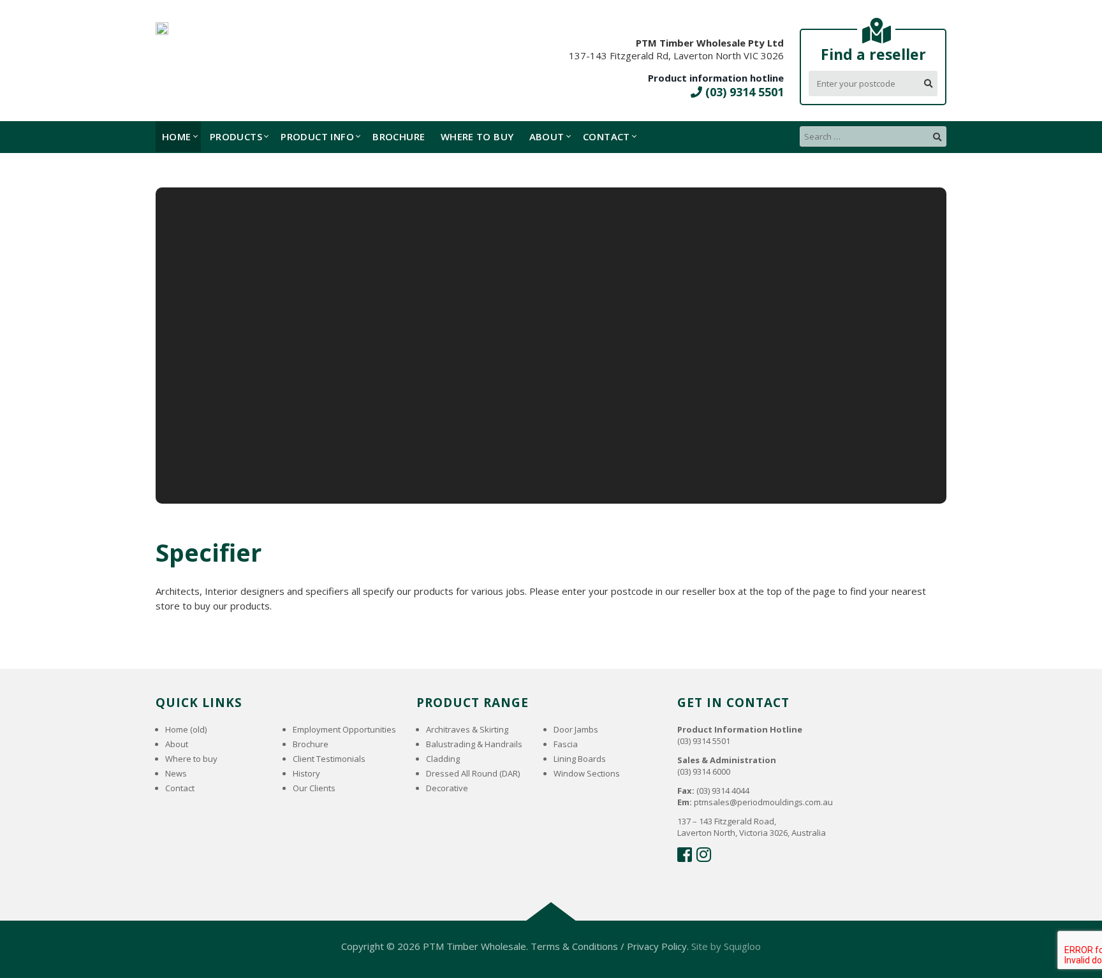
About (546, 136)
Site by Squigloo (726, 946)
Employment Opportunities (344, 729)
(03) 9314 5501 (743, 91)
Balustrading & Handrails (474, 744)
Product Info (317, 136)
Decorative (447, 788)
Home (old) (186, 729)
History (306, 773)
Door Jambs (576, 729)
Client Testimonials (329, 758)
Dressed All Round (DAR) (473, 773)
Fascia (566, 744)
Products (236, 136)
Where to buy (477, 136)
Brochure (398, 136)
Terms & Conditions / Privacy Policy (609, 946)
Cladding (443, 758)
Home (176, 136)
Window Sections (587, 773)
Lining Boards (580, 758)
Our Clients (314, 788)
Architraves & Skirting (467, 729)
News (176, 773)
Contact (606, 136)
